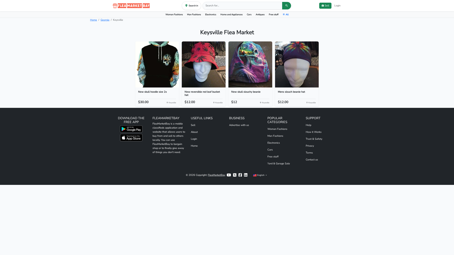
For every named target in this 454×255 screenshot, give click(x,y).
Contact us (312, 159)
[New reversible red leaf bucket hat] (204, 64)
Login (337, 5)
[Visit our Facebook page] (240, 175)
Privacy (310, 146)
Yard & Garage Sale (278, 163)
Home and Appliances (231, 14)
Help (308, 125)
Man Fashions (194, 14)
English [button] (261, 175)
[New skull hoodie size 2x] (157, 64)
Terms (309, 152)
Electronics (210, 14)
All (287, 14)
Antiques (260, 14)
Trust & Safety (314, 139)
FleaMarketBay (216, 175)
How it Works (314, 132)
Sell (193, 125)
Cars (249, 14)
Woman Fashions (174, 14)
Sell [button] (327, 5)
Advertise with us (239, 125)
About (194, 132)
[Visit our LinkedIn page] (245, 175)
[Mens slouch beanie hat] (297, 64)
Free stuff (273, 14)
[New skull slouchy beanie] (250, 64)
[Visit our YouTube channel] (229, 175)
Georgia (105, 20)
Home (93, 20)
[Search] (286, 5)
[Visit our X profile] (234, 175)
